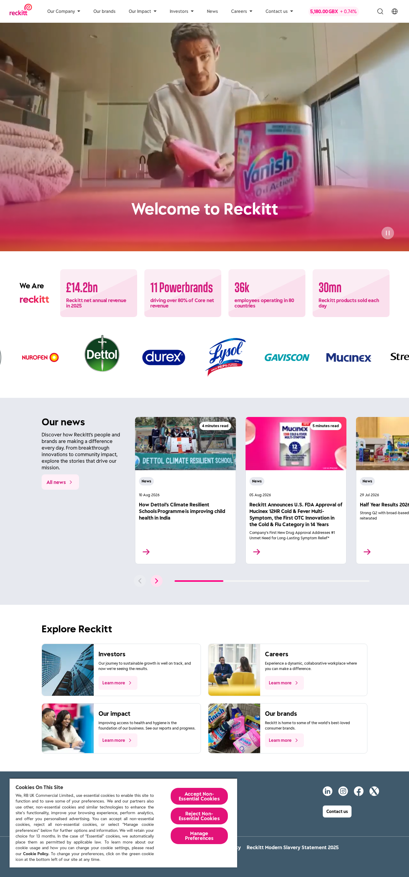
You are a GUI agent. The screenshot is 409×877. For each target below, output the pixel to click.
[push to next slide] (157, 581)
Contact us (277, 11)
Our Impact (140, 11)
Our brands (104, 11)
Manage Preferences (199, 835)
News (212, 11)
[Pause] (387, 233)
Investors (179, 11)
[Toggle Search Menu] (380, 11)
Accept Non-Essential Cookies (199, 796)
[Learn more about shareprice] (338, 11)
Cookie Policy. (36, 853)
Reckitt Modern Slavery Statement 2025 (293, 847)
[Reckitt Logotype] (21, 11)
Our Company (61, 11)
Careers (239, 11)
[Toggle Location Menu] (394, 11)
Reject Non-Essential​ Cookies (199, 816)
